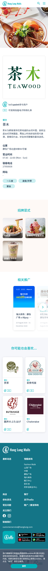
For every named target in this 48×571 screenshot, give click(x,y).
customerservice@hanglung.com (18, 527)
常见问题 (7, 505)
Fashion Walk (30, 464)
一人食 (10, 180)
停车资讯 (7, 499)
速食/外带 (27, 180)
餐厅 (26, 494)
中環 (26, 470)
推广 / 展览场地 (31, 505)
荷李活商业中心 (30, 487)
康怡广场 (27, 474)
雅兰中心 (27, 480)
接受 (24, 566)
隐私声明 (19, 553)
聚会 (9, 186)
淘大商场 (27, 477)
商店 (5, 494)
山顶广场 (27, 467)
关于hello (29, 499)
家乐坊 (27, 483)
